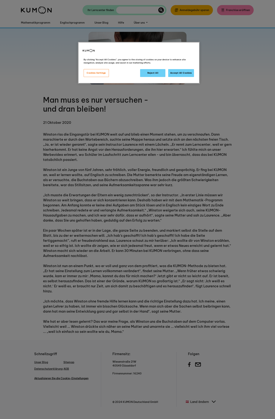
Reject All (152, 73)
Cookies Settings (96, 73)
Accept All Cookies (181, 73)
